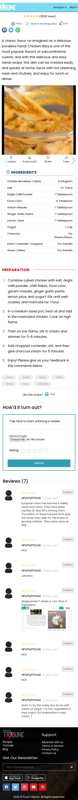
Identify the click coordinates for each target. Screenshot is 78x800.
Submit (39, 463)
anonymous (31, 498)
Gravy (9, 384)
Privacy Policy (50, 749)
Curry (9, 377)
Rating (14, 450)
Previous (5, 160)
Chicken (43, 384)
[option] (39, 118)
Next (72, 160)
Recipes (59, 7)
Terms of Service (52, 746)
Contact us (49, 753)
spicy (42, 377)
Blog (5, 749)
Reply (69, 492)
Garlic (26, 377)
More (73, 7)
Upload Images (18, 435)
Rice (25, 384)
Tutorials (8, 745)
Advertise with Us (52, 742)
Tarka (59, 377)
